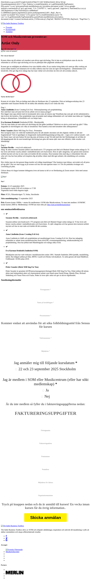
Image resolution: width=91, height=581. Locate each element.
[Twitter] (6, 538)
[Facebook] (6, 536)
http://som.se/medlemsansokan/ (58, 205)
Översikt (9, 27)
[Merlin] (14, 574)
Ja (47, 390)
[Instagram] (6, 540)
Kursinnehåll (10, 30)
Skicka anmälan (45, 517)
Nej (46, 396)
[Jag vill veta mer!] (15, 49)
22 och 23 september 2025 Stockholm (47, 369)
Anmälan (9, 32)
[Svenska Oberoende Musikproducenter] (17, 552)
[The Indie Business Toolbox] (12, 23)
